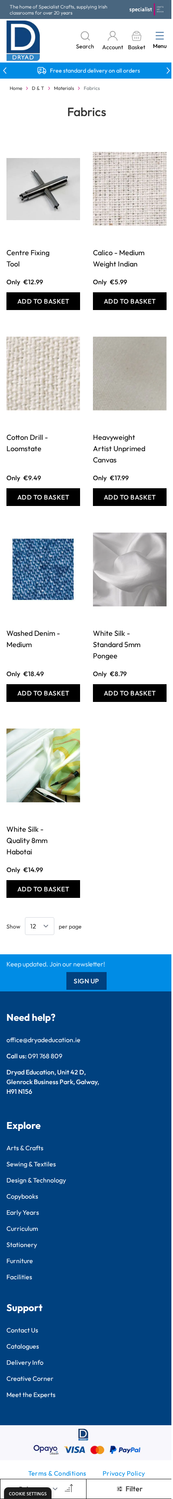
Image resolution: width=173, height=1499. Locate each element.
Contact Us (22, 1330)
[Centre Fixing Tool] (43, 188)
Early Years (22, 1212)
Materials (64, 88)
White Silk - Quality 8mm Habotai (26, 840)
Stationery (21, 1245)
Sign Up (86, 981)
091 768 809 (45, 1056)
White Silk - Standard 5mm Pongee (116, 644)
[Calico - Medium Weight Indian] (130, 188)
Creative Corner (30, 1378)
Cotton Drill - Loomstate (27, 443)
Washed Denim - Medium (33, 639)
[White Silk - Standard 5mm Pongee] (130, 569)
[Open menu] (160, 35)
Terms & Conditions (57, 1473)
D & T (38, 88)
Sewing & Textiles (31, 1164)
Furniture (19, 1261)
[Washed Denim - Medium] (43, 569)
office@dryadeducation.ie (43, 1040)
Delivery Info (24, 1362)
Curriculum (22, 1228)
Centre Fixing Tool (27, 258)
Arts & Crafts (24, 1148)
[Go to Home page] (23, 41)
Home (16, 88)
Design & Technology (36, 1180)
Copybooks (22, 1196)
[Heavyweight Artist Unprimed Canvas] (130, 373)
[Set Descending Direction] (68, 1489)
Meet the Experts (31, 1395)
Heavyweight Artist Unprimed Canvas (119, 448)
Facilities (19, 1277)
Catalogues (22, 1346)
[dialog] (27, 1493)
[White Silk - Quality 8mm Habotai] (43, 765)
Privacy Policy (124, 1473)
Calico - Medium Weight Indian (118, 258)
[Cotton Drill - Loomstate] (43, 373)
